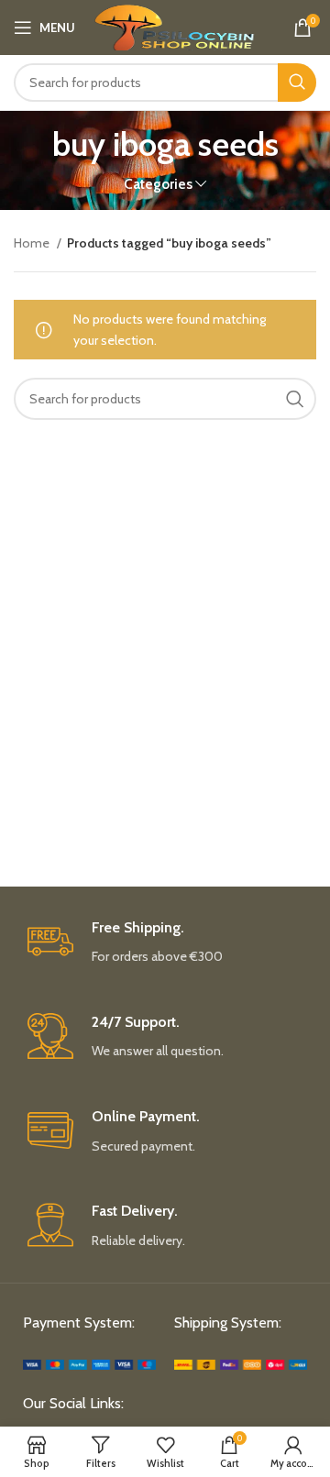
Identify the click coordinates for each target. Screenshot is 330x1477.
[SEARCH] (297, 82)
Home (33, 243)
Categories (158, 184)
